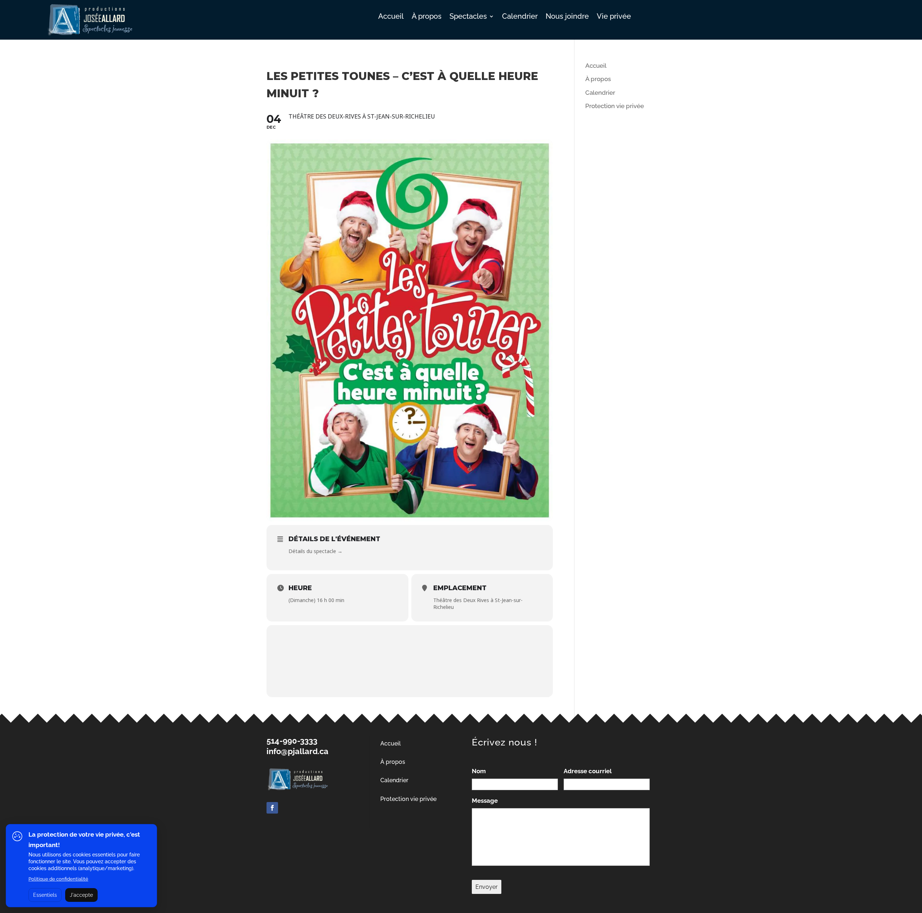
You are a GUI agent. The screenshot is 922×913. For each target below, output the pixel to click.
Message (485, 800)
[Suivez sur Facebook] (272, 808)
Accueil (391, 17)
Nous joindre (567, 17)
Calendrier (520, 17)
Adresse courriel (588, 771)
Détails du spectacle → (315, 551)
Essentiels (45, 895)
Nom (479, 771)
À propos (427, 17)
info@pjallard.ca (297, 751)
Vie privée (614, 17)
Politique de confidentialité (58, 879)
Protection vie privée (614, 106)
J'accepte (81, 895)
